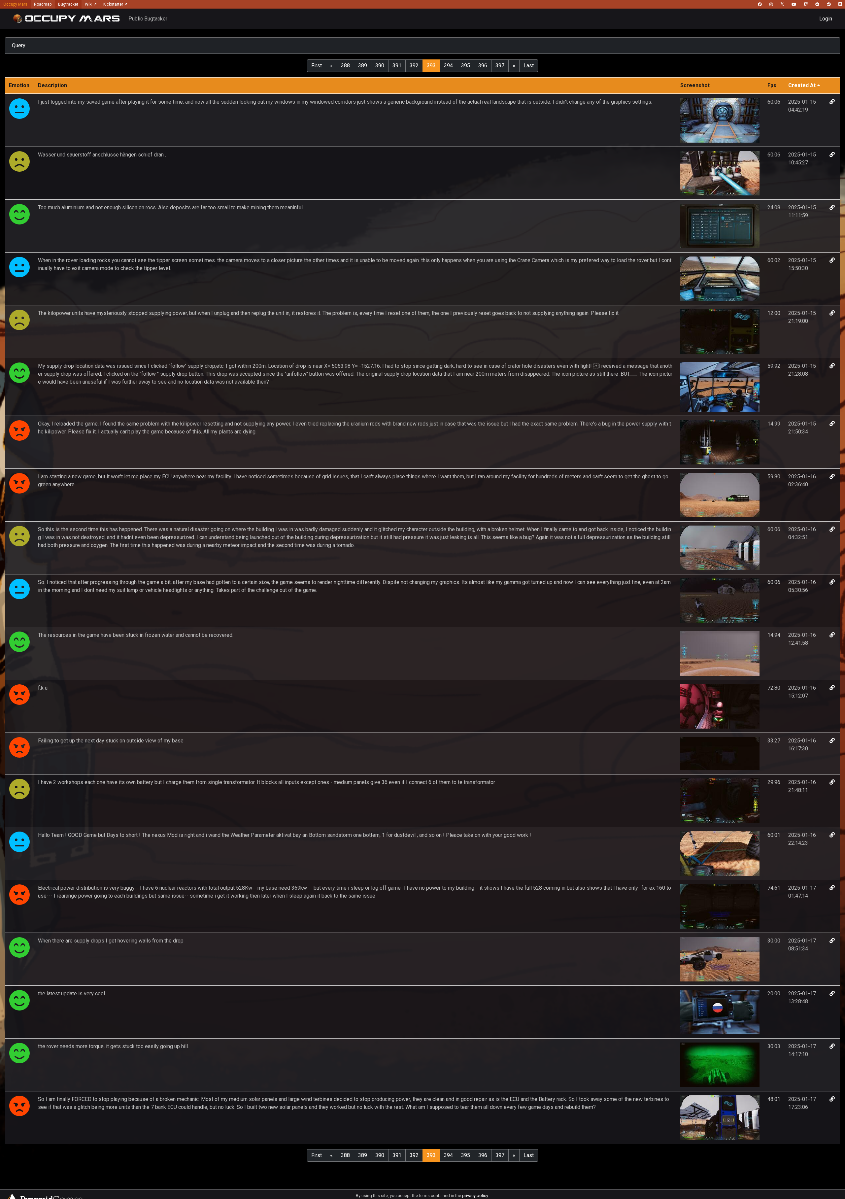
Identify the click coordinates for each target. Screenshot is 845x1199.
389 (362, 65)
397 (499, 65)
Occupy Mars (15, 4)
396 (482, 65)
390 (379, 65)
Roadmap (42, 4)
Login (825, 19)
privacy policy (475, 1195)
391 (396, 65)
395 (465, 65)
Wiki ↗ (91, 4)
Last (529, 65)
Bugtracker (68, 4)
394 (448, 65)
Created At (802, 85)
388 (345, 65)
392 (414, 65)
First (316, 65)
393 (431, 65)
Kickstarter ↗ (115, 4)
